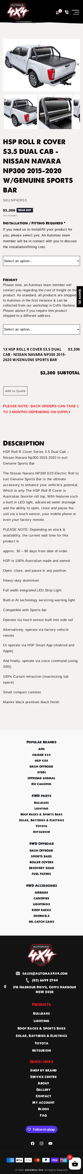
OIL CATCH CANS (41, 922)
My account (43, 1102)
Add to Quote (15, 391)
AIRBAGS (41, 892)
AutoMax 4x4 (34, 1170)
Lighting (41, 808)
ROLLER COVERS (42, 862)
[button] (75, 12)
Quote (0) (80, 296)
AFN (41, 749)
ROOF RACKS (41, 910)
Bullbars (41, 803)
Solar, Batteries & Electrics (41, 820)
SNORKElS (41, 916)
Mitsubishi (41, 832)
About (43, 1083)
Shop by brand (43, 1070)
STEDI (41, 772)
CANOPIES (41, 898)
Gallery (43, 1090)
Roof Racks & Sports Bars (41, 814)
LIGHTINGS (41, 904)
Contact (43, 1096)
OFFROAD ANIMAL (41, 778)
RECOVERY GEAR (41, 868)
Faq (43, 1115)
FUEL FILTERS (41, 874)
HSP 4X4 (41, 760)
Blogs (43, 1109)
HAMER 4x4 (41, 755)
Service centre (43, 1077)
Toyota (41, 826)
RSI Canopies (41, 784)
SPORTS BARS (41, 856)
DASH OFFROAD (41, 766)
